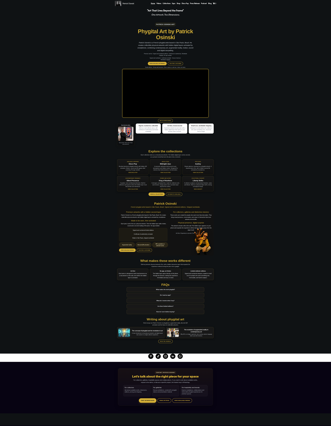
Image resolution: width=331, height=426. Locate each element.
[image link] (150, 356)
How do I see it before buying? (165, 311)
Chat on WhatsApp (147, 400)
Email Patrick (164, 400)
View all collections (156, 194)
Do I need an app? (165, 295)
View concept (198, 189)
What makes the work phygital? (165, 289)
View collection (165, 172)
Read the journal (165, 341)
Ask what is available (174, 194)
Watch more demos (165, 120)
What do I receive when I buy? (165, 300)
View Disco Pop (132, 172)
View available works (127, 250)
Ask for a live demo (175, 63)
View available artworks (157, 63)
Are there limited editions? (165, 306)
